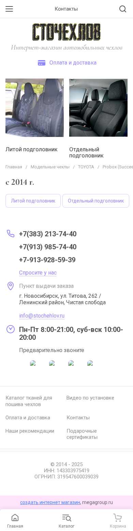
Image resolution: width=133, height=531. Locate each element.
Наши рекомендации (29, 431)
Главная (13, 166)
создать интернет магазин (50, 502)
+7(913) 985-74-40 (47, 247)
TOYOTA (86, 166)
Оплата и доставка (27, 418)
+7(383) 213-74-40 (47, 234)
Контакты (78, 418)
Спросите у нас (38, 272)
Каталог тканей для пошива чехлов (28, 401)
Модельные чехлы (50, 166)
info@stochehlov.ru (41, 315)
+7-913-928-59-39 (47, 260)
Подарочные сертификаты (82, 434)
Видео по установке (90, 398)
